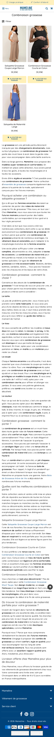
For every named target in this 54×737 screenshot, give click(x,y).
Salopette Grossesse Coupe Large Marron (14, 66)
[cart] (51, 8)
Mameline (19, 721)
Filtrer (8, 21)
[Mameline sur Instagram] (32, 715)
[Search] (47, 8)
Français (35, 733)
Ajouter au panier (15, 80)
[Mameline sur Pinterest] (27, 715)
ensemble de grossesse (15, 184)
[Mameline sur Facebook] (21, 715)
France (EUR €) (19, 733)
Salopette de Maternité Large (14, 125)
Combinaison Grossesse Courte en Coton (39, 66)
